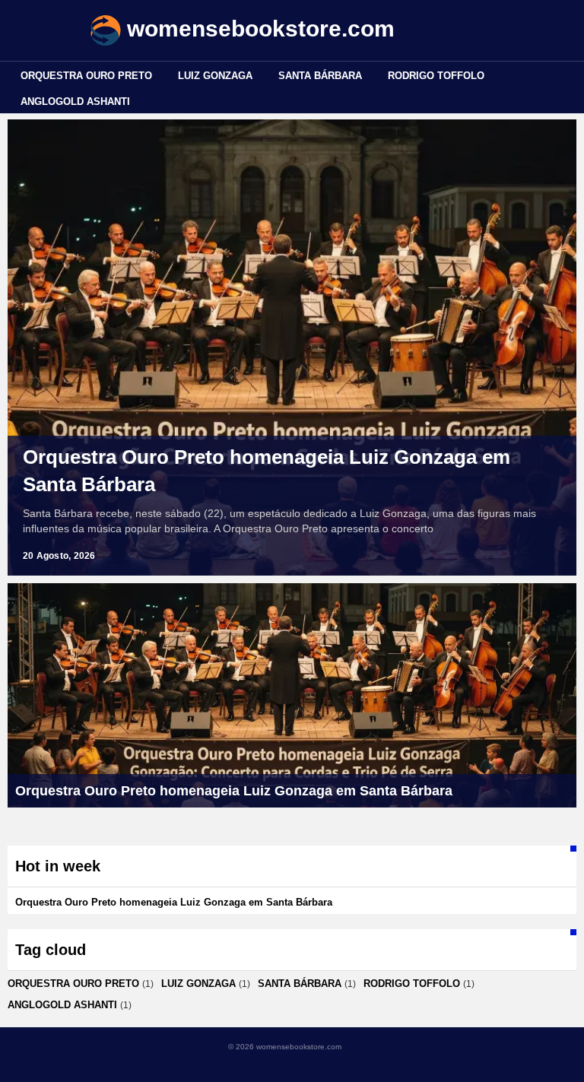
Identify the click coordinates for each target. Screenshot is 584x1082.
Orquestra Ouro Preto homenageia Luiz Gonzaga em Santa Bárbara (266, 471)
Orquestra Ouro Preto (86, 75)
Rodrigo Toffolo (436, 75)
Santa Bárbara (320, 75)
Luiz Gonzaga (215, 75)
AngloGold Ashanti (75, 101)
